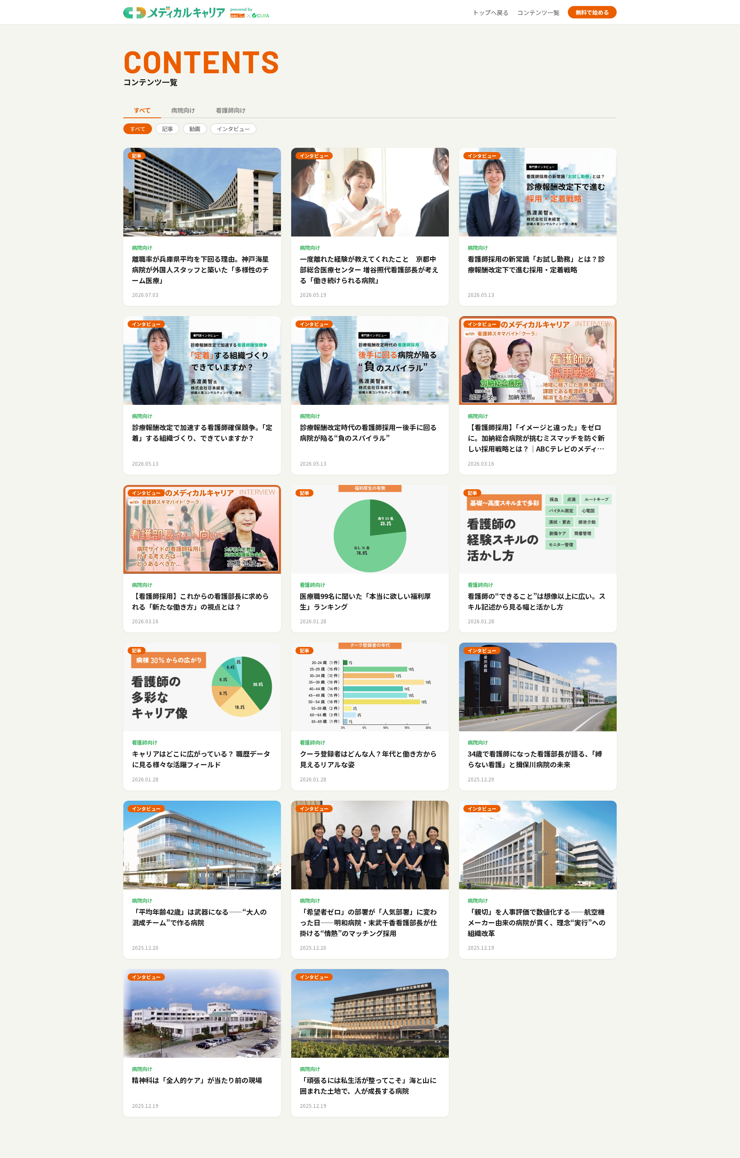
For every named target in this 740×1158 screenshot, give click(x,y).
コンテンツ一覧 (538, 12)
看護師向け (231, 110)
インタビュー (233, 129)
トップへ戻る (491, 12)
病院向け (183, 110)
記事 (167, 129)
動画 (194, 129)
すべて (142, 110)
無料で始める (592, 12)
